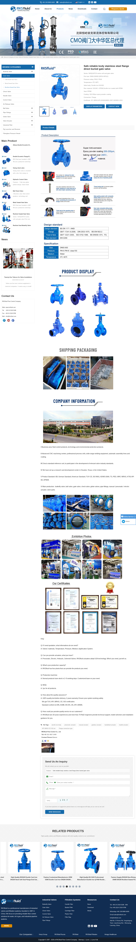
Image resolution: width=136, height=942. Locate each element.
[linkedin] (89, 2)
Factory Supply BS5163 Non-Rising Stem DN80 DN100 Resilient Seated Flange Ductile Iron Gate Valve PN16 (85, 878)
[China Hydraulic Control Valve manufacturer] (6, 183)
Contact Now (114, 106)
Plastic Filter (69, 914)
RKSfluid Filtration (91, 934)
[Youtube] (95, 2)
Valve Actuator (7, 121)
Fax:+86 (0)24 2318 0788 (118, 907)
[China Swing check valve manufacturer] (6, 171)
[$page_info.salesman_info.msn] (43, 741)
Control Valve (7, 100)
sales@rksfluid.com (65, 2)
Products (60, 9)
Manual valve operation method (18, 277)
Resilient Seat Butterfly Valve (22, 225)
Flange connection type (65, 728)
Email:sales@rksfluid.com (118, 914)
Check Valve (7, 91)
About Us (48, 9)
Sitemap (81, 940)
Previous (2, 263)
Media (89, 910)
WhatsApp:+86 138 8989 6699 (119, 911)
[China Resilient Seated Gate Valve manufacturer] (6, 217)
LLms (87, 940)
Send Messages (55, 812)
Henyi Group (43, 934)
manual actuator (83, 725)
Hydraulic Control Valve (20, 179)
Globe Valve (7, 116)
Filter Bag (68, 917)
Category (11, 57)
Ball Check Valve (18, 191)
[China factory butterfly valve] (68, 34)
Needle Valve (7, 95)
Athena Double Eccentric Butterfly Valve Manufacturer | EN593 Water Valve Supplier (22, 145)
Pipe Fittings (7, 112)
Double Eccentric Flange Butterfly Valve (22, 156)
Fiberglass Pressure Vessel (11, 133)
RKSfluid (75, 934)
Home (37, 9)
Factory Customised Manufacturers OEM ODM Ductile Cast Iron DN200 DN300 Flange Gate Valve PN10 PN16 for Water (18, 878)
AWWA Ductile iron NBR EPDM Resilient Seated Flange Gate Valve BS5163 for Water (119, 878)
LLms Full (94, 940)
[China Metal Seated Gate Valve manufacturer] (6, 206)
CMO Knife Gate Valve (11, 79)
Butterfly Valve (7, 71)
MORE (6, 926)
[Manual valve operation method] (18, 258)
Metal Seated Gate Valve (11, 83)
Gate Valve (18, 57)
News (71, 9)
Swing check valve (18, 168)
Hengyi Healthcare (111, 934)
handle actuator (123, 725)
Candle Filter (69, 904)
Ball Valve (6, 108)
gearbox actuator (96, 725)
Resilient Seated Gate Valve (31, 57)
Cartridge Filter (69, 910)
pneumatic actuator (70, 725)
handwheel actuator (110, 725)
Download (90, 907)
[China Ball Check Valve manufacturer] (6, 194)
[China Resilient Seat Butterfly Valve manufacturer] (6, 229)
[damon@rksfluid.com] (45, 741)
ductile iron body (56, 725)
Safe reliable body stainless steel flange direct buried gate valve (71, 770)
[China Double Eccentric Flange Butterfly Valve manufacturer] (6, 160)
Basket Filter (69, 907)
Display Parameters (94, 106)
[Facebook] (92, 2)
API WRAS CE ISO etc (49, 728)
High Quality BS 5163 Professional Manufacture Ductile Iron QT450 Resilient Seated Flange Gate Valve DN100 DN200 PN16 (51, 878)
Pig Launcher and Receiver (11, 129)
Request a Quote (118, 9)
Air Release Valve (8, 104)
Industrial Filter (7, 125)
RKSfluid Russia (60, 934)
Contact (94, 9)
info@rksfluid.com (115, 918)
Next (34, 263)
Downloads (82, 9)
